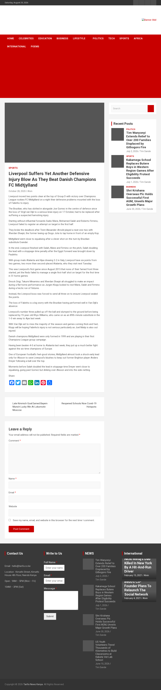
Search (151, 108)
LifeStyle (79, 38)
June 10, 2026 (102, 663)
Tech (111, 38)
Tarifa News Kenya (33, 684)
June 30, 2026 (133, 209)
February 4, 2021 (132, 598)
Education (45, 38)
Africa (138, 38)
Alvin (30, 191)
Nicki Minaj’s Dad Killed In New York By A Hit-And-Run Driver (138, 565)
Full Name (50, 562)
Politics (98, 38)
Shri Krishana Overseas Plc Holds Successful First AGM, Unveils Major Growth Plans (139, 198)
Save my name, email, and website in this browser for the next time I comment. (53, 520)
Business (62, 38)
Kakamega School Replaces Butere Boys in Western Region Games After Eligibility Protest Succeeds (140, 169)
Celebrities (26, 38)
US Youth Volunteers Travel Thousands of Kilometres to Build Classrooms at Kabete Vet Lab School (106, 650)
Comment (15, 440)
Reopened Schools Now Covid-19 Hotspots (79, 405)
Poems (35, 46)
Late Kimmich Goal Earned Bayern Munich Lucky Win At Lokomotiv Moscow (30, 406)
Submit (50, 616)
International (16, 46)
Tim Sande (145, 151)
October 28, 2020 (17, 191)
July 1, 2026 (132, 182)
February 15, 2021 (133, 575)
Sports (124, 38)
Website (13, 506)
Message (50, 588)
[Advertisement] (76, 74)
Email (12, 492)
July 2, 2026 (132, 151)
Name (13, 478)
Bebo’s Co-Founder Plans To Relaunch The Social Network (137, 588)
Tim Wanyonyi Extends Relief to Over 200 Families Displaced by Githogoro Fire (138, 140)
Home (10, 38)
